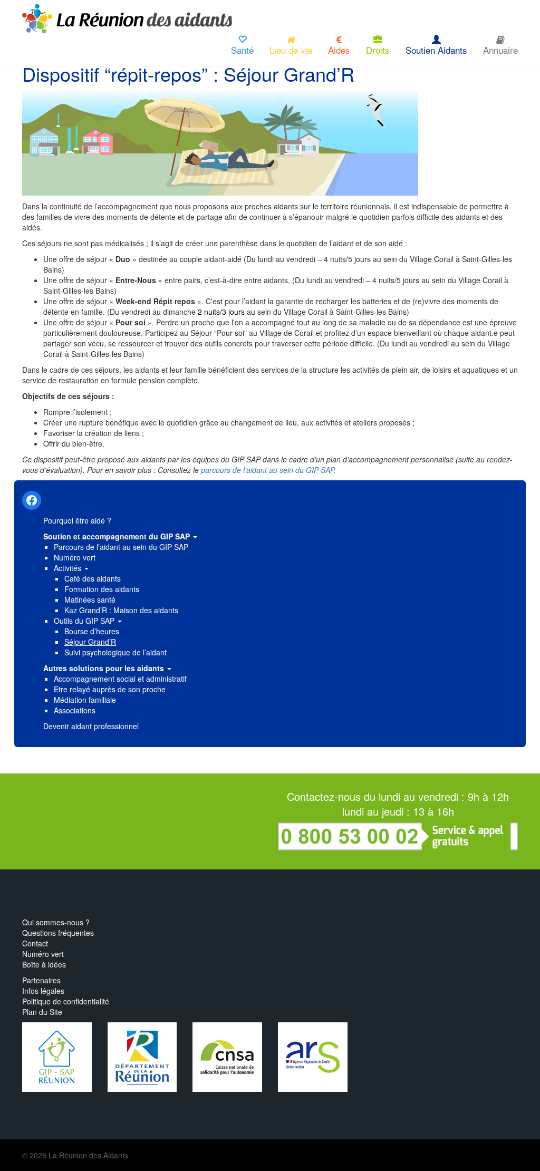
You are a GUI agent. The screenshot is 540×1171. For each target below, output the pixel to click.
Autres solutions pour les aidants (104, 668)
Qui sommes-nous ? (56, 922)
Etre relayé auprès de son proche (110, 689)
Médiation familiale (85, 699)
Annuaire (500, 49)
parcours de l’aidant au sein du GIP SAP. (269, 469)
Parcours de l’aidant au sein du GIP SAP (121, 546)
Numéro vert (74, 557)
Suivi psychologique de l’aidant (115, 652)
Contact (35, 943)
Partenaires (41, 980)
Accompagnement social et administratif (120, 678)
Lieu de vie (290, 49)
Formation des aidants (101, 589)
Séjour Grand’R (90, 641)
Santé (242, 49)
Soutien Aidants (436, 49)
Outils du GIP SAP (85, 620)
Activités (68, 568)
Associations (74, 710)
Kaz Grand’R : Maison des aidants (121, 610)
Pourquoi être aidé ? (77, 520)
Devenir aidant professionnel (91, 726)
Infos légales (43, 990)
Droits (378, 49)
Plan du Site (42, 1012)
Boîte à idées (44, 964)
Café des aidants (92, 578)
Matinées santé (89, 599)
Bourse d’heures (91, 631)
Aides (339, 49)
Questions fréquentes (58, 932)
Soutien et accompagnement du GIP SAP (117, 536)
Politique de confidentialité (65, 1001)
